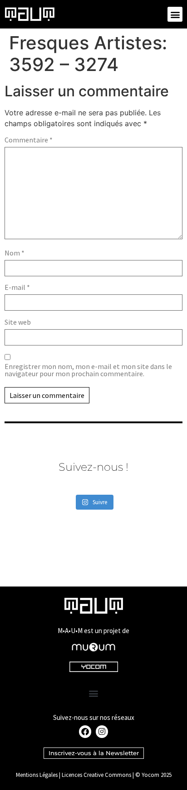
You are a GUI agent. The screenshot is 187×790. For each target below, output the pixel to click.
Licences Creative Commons (96, 775)
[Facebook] (85, 731)
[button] (174, 14)
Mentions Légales (37, 775)
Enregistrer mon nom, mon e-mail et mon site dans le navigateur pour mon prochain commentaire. (88, 370)
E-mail (17, 287)
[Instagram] (102, 731)
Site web (18, 322)
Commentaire (29, 139)
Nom (15, 252)
